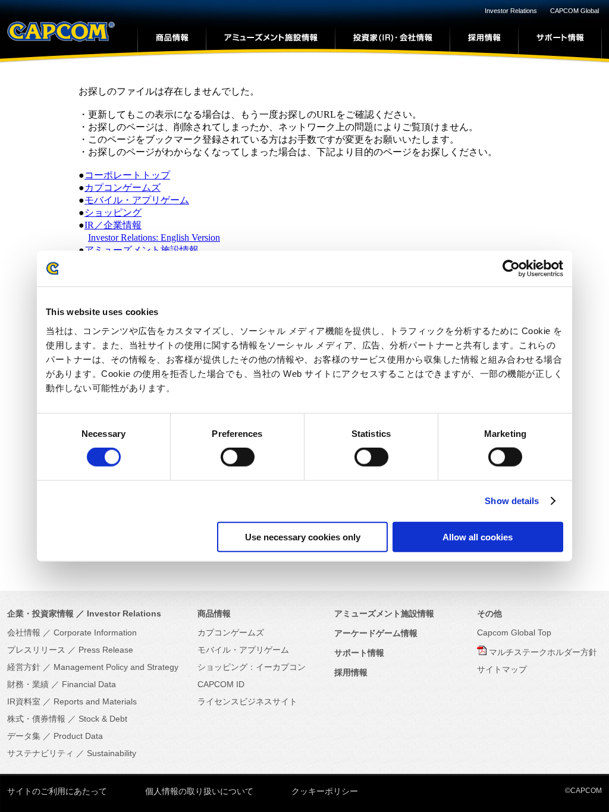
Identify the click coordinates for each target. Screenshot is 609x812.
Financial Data (89, 684)
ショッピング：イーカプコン (251, 667)
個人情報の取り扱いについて (199, 791)
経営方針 (23, 667)
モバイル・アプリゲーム (136, 200)
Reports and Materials (95, 701)
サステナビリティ (40, 753)
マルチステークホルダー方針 (543, 652)
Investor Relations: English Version (154, 237)
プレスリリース (36, 649)
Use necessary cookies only (302, 536)
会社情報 (23, 632)
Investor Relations (511, 10)
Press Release (106, 649)
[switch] (238, 457)
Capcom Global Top (514, 632)
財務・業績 (28, 684)
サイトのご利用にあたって (57, 791)
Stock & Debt (103, 718)
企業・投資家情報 (40, 613)
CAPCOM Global (574, 10)
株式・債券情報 (36, 718)
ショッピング (113, 212)
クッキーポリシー (324, 791)
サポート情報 (359, 652)
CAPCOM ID (220, 684)
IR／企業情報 (113, 225)
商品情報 (214, 613)
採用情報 (351, 672)
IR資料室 (23, 701)
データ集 (23, 736)
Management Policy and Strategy (116, 667)
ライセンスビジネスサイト (247, 701)
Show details (512, 501)
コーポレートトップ (127, 175)
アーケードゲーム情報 (375, 633)
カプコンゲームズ (122, 187)
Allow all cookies (477, 536)
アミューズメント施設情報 (141, 250)
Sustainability (111, 753)
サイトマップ (502, 669)
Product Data (78, 736)
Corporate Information (95, 632)
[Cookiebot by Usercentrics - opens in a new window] (511, 269)
